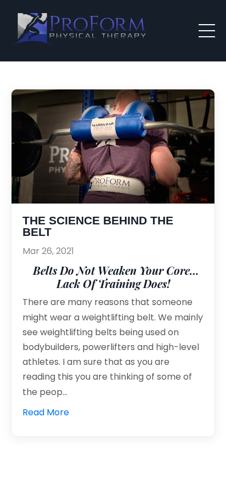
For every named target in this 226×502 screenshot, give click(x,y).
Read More (45, 412)
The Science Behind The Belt (97, 227)
